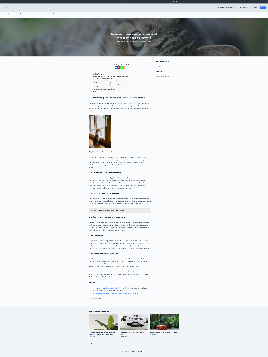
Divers (10, 14)
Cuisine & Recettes (242, 7)
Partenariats (115, 1)
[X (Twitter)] (91, 343)
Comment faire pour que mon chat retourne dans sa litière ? (109, 76)
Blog (250, 7)
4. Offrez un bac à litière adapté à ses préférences (108, 85)
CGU (178, 343)
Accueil (90, 1)
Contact (122, 1)
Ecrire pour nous (107, 1)
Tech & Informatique (219, 7)
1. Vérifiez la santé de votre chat (103, 79)
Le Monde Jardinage (106, 288)
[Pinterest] (176, 1)
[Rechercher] (178, 1)
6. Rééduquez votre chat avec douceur (104, 89)
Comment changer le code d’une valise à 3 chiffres (164, 332)
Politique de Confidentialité (168, 343)
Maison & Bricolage (231, 7)
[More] (124, 67)
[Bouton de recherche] (177, 66)
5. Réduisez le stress (99, 87)
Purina (95, 288)
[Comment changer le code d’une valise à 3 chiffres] (164, 322)
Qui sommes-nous (97, 1)
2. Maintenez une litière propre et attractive (106, 81)
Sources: (94, 91)
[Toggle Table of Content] (126, 73)
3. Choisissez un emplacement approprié (105, 83)
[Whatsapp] (121, 67)
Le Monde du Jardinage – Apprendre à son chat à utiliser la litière (115, 293)
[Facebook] (173, 1)
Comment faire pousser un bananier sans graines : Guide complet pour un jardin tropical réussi (102, 333)
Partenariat (150, 343)
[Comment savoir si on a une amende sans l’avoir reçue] (134, 322)
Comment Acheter (129, 1)
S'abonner (263, 7)
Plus (136, 1)
